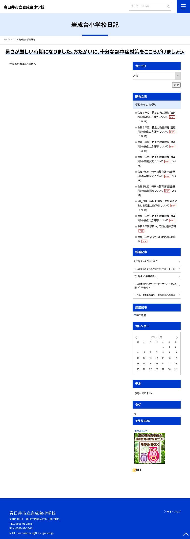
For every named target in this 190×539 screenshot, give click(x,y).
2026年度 (141, 315)
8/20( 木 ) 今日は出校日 (146, 261)
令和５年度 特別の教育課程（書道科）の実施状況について (157, 161)
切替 (176, 85)
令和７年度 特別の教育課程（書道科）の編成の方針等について (156, 117)
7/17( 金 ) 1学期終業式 (145, 276)
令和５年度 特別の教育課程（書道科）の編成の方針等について (156, 146)
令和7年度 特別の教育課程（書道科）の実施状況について (157, 176)
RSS (138, 469)
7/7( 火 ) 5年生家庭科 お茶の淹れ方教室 (154, 294)
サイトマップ (173, 512)
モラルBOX (140, 431)
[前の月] (136, 337)
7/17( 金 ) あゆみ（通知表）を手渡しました (154, 268)
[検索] (166, 7)
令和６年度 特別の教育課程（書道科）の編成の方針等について (156, 131)
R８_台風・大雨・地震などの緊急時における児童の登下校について (157, 205)
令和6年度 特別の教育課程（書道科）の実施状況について (157, 191)
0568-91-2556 (23, 523)
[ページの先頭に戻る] (185, 534)
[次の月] (177, 337)
